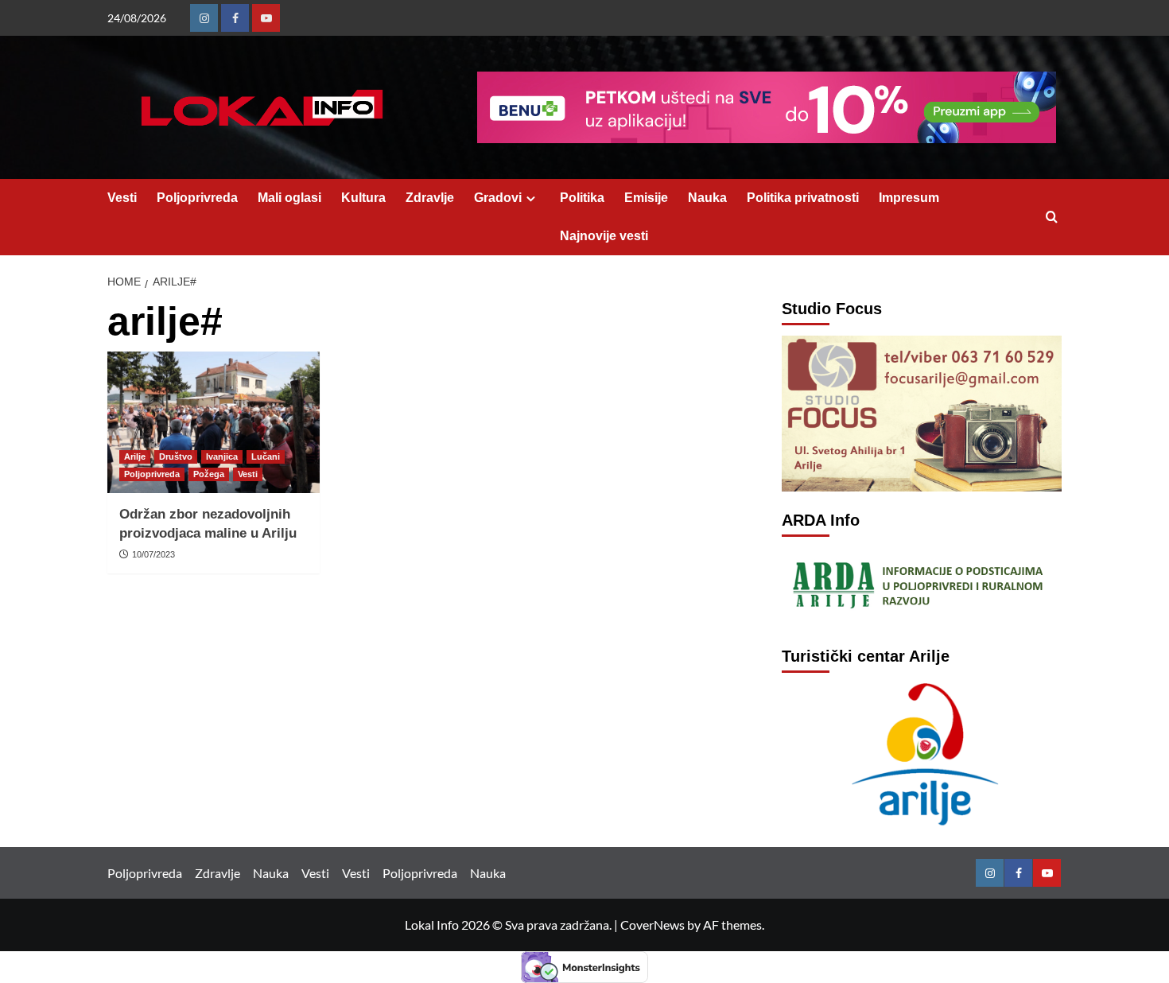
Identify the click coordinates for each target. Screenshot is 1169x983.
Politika (582, 197)
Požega (208, 474)
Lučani (265, 456)
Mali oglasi (289, 197)
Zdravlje (430, 197)
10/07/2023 (153, 554)
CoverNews (652, 924)
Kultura (363, 197)
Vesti (122, 197)
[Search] (1052, 217)
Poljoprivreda (197, 197)
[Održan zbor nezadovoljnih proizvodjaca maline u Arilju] (213, 422)
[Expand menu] (531, 198)
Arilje (135, 456)
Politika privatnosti (803, 197)
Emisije (646, 197)
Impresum (909, 197)
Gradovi (498, 197)
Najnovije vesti (604, 236)
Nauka (707, 197)
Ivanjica (222, 456)
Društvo (175, 456)
